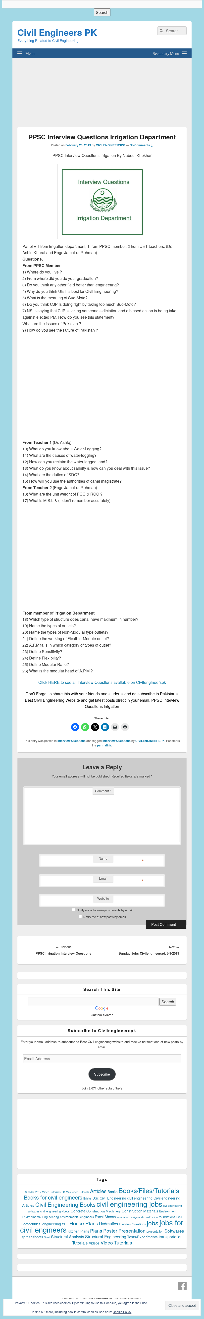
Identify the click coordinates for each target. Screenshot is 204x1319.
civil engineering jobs (129, 1204)
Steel (47, 1237)
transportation (171, 1236)
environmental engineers (77, 1217)
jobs (152, 1222)
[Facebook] (182, 1286)
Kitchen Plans (78, 1231)
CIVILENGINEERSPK (110, 145)
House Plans (83, 1223)
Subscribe (102, 1074)
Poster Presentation (124, 1230)
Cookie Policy (122, 1312)
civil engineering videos (55, 1211)
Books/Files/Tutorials (148, 1190)
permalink (104, 745)
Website (103, 898)
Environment (167, 1211)
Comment (103, 790)
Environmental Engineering (40, 1217)
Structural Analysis (67, 1237)
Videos (94, 1243)
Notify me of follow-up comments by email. (105, 910)
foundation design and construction (137, 1217)
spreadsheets (32, 1236)
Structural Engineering (105, 1237)
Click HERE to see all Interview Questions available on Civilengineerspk (102, 682)
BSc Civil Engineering (109, 1198)
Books (112, 1191)
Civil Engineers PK (57, 32)
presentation (155, 1231)
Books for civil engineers (53, 1197)
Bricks (87, 1198)
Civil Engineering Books (65, 1204)
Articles (98, 1191)
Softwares (174, 1231)
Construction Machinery (103, 1211)
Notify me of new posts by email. (105, 917)
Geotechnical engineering (41, 1223)
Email (103, 878)
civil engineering (140, 1198)
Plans (96, 1230)
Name (103, 858)
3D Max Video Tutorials (75, 1192)
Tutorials (80, 1243)
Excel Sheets (105, 1216)
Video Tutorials (116, 1242)
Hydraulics (108, 1224)
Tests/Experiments (142, 1236)
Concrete (78, 1210)
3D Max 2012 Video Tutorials (43, 1192)
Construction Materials (140, 1210)
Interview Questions (71, 740)
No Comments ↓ (141, 145)
